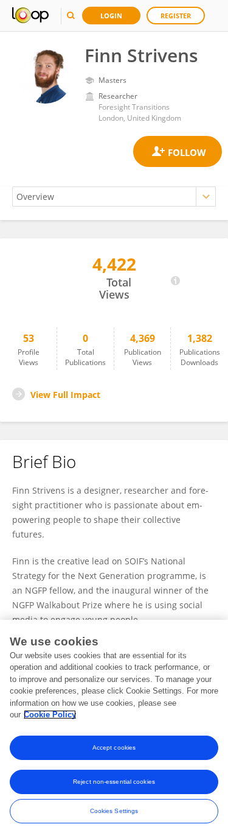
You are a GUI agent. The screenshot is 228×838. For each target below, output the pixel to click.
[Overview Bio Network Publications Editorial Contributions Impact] (114, 196)
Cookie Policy (50, 714)
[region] (114, 729)
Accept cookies (114, 747)
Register (176, 15)
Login (111, 15)
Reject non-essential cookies (114, 781)
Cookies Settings (114, 811)
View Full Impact (65, 394)
